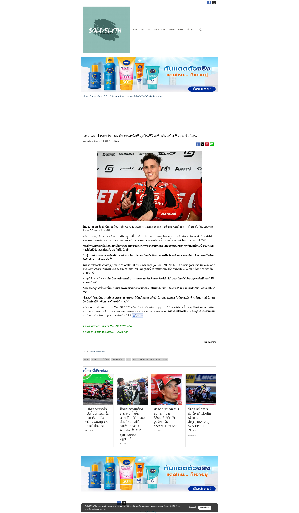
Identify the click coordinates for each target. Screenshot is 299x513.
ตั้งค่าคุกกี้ (192, 508)
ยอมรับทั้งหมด (205, 508)
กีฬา (142, 30)
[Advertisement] (149, 114)
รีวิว (149, 30)
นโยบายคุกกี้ (104, 509)
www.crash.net (97, 351)
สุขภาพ (171, 30)
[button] (200, 30)
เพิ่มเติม (190, 30)
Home (135, 30)
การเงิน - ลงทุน (159, 30)
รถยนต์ (180, 30)
